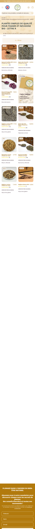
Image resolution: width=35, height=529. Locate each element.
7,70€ (15, 124)
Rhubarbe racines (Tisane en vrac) (6, 155)
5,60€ (31, 155)
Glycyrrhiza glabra (6, 132)
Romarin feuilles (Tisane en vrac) (22, 155)
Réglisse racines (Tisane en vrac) (6, 185)
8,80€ (31, 124)
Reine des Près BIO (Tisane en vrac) (23, 62)
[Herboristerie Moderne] (17, 7)
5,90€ (15, 62)
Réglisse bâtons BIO (23, 184)
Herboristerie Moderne (8, 67)
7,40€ (15, 185)
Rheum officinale (6, 162)
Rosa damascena (6, 102)
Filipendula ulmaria (23, 133)
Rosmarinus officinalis (7, 70)
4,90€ (31, 185)
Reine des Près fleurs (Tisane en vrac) (22, 125)
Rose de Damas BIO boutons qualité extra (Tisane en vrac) (7, 93)
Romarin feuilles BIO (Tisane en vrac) (7, 62)
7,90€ (15, 92)
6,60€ (31, 62)
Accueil (3, 17)
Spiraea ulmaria (22, 70)
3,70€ (15, 155)
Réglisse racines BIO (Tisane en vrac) (7, 124)
